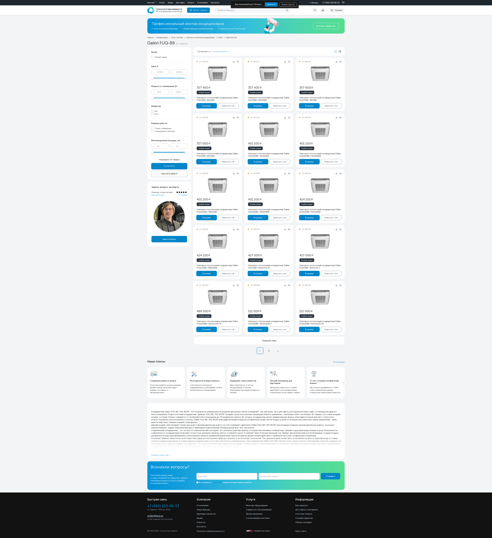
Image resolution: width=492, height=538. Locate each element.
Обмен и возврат (303, 522)
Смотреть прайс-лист (326, 26)
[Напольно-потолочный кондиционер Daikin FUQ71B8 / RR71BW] (217, 130)
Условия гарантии (304, 518)
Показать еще (269, 340)
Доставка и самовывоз (306, 509)
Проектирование (254, 514)
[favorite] (316, 10)
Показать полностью (160, 455)
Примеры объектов (206, 514)
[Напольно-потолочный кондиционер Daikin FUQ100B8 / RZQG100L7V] (217, 297)
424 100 (306, 199)
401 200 (203, 199)
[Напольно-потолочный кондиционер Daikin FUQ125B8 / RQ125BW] (320, 186)
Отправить (330, 476)
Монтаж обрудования (257, 505)
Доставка (180, 3)
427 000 (255, 255)
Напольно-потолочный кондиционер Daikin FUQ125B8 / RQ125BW (320, 210)
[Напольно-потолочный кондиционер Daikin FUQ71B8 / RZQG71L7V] (269, 241)
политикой (217, 482)
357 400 (203, 87)
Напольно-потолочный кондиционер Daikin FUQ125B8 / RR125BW (217, 266)
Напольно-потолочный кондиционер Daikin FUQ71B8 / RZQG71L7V (268, 266)
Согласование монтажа (257, 518)
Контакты (215, 3)
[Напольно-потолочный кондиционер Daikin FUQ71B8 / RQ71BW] (269, 74)
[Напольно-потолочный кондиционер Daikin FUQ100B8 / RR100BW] (269, 186)
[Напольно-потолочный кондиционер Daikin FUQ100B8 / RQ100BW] (320, 130)
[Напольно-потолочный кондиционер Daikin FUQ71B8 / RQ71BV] (217, 74)
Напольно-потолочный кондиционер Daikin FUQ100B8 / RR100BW (268, 210)
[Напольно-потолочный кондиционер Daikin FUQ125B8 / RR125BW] (217, 241)
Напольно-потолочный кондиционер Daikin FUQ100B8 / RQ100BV (268, 154)
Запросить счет (228, 106)
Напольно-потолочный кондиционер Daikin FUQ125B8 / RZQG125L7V (320, 322)
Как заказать (301, 505)
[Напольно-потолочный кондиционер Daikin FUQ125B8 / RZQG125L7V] (320, 297)
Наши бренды (203, 509)
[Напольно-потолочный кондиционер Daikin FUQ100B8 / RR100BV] (217, 186)
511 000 (254, 311)
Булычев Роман (157, 195)
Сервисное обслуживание (259, 509)
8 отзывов (183, 195)
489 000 (204, 311)
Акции (170, 3)
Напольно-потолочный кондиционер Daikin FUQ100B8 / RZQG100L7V (217, 322)
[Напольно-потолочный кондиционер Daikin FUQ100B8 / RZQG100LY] (269, 297)
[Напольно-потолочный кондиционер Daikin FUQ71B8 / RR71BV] (320, 74)
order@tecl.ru (155, 515)
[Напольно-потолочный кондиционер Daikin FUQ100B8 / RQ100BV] (269, 130)
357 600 (306, 87)
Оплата (191, 3)
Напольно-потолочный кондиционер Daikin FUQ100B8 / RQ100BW (320, 154)
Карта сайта (300, 531)
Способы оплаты (303, 514)
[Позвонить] (342, 2)
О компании (202, 3)
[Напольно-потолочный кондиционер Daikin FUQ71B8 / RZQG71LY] (320, 241)
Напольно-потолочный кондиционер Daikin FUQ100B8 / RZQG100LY (268, 322)
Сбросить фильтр (169, 174)
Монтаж (151, 3)
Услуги (162, 3)
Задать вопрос (169, 239)
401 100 (254, 143)
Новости (201, 522)
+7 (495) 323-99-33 (330, 3)
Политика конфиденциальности (210, 531)
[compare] (322, 10)
